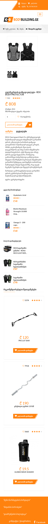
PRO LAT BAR (24, 340)
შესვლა (24, 3)
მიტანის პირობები (12, 507)
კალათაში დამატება (14, 125)
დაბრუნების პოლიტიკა (15, 514)
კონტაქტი (13, 521)
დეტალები (21, 131)
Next (30, 52)
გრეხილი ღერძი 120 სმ (24, 406)
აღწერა (9, 131)
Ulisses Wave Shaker (24, 472)
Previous (9, 52)
